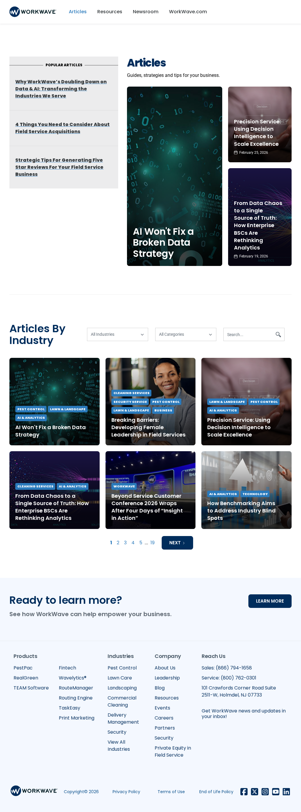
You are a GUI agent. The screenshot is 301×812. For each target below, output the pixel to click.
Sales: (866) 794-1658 (227, 667)
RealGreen (26, 677)
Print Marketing (76, 718)
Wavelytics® (72, 677)
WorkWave (124, 486)
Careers (164, 718)
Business (163, 410)
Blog (160, 687)
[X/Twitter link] (254, 792)
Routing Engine (76, 697)
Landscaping (122, 687)
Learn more (270, 601)
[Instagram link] (265, 792)
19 (152, 542)
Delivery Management (123, 718)
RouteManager (76, 687)
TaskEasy (69, 707)
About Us (165, 667)
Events (162, 707)
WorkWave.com (188, 11)
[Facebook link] (244, 792)
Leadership (167, 677)
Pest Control (31, 409)
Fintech (67, 667)
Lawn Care (120, 677)
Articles (78, 11)
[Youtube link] (276, 792)
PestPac (23, 667)
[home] (32, 11)
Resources (109, 11)
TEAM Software (31, 687)
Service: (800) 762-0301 (229, 677)
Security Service (130, 401)
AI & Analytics (31, 417)
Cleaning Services (131, 393)
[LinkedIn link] (286, 792)
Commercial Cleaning (122, 701)
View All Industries (119, 746)
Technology (255, 494)
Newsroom (145, 11)
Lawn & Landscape (68, 409)
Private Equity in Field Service (173, 751)
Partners (165, 728)
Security (117, 732)
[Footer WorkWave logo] (34, 791)
